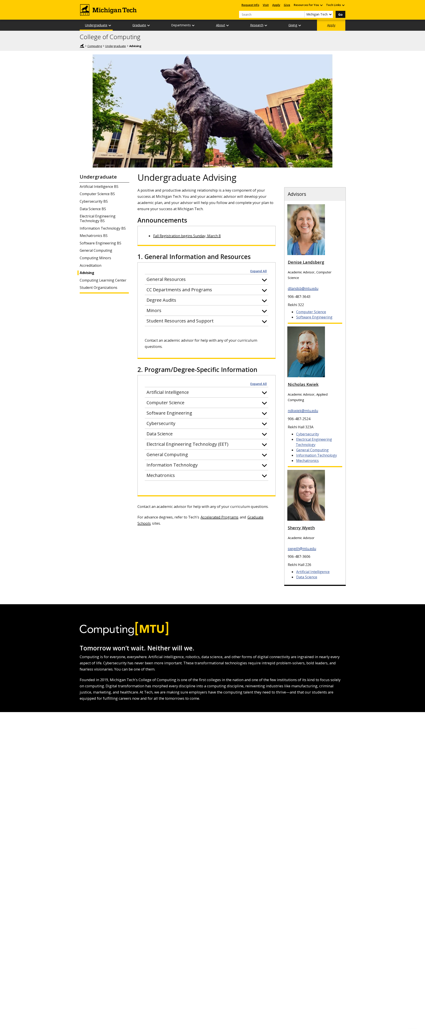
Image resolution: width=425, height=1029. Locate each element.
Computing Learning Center (103, 280)
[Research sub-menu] (266, 25)
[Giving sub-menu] (300, 25)
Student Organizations (98, 287)
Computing (94, 46)
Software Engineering (314, 317)
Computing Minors (95, 258)
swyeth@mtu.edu (302, 548)
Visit (266, 5)
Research (256, 25)
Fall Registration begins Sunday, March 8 (187, 235)
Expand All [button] (258, 271)
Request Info (250, 5)
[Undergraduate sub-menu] (110, 25)
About (220, 25)
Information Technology (316, 455)
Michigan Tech (82, 46)
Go (340, 14)
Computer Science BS (97, 194)
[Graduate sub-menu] (149, 25)
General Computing (96, 250)
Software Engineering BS (100, 243)
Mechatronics (307, 460)
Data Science (306, 577)
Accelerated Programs (219, 517)
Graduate (139, 25)
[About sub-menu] (228, 25)
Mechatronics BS (94, 235)
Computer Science (311, 311)
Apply (276, 5)
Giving (292, 25)
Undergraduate (96, 25)
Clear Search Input (301, 14)
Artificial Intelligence (313, 571)
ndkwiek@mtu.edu (303, 410)
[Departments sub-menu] (193, 25)
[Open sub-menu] (321, 5)
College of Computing (110, 37)
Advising (87, 273)
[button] (206, 279)
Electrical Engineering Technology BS (98, 218)
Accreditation (90, 265)
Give (287, 5)
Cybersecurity (307, 434)
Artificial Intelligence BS (99, 186)
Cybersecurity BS (94, 201)
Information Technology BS (103, 228)
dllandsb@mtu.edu (303, 288)
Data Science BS (93, 209)
